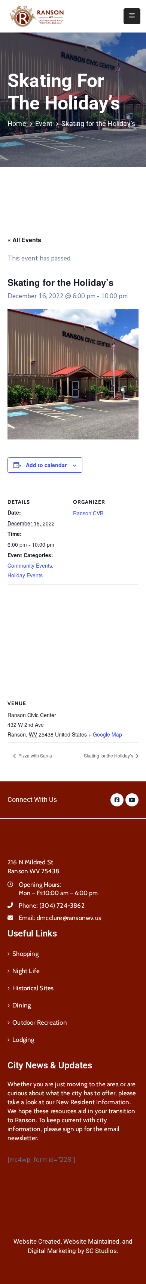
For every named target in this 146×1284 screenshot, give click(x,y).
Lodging (23, 1039)
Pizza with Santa (34, 755)
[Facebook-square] (117, 799)
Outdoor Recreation (39, 1022)
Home (16, 123)
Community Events (29, 565)
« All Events (24, 239)
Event (43, 123)
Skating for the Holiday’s (109, 755)
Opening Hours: (40, 884)
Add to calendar (46, 465)
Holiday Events (25, 575)
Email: (60, 918)
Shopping (25, 953)
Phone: (52, 905)
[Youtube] (132, 799)
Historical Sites (33, 988)
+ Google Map (105, 734)
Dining (21, 1005)
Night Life (26, 971)
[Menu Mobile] (132, 16)
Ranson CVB (88, 513)
